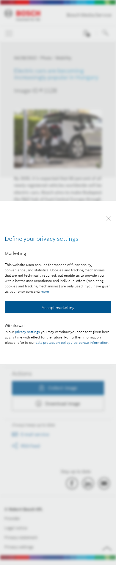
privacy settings (27, 332)
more (45, 291)
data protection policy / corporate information (71, 342)
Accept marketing (58, 307)
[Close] (108, 219)
